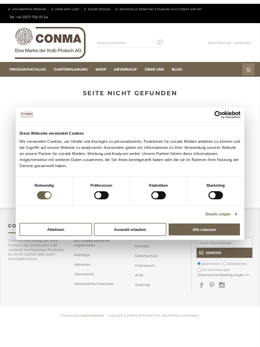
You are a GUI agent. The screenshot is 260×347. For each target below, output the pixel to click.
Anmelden (242, 43)
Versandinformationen (94, 283)
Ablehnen (55, 229)
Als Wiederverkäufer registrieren (92, 242)
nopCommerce (92, 315)
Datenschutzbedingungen (221, 275)
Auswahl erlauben (130, 229)
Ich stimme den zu (223, 272)
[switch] (101, 195)
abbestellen (237, 264)
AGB (139, 275)
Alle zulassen (204, 229)
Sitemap (142, 284)
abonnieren (211, 264)
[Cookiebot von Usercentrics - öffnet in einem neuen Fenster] (218, 115)
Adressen (82, 264)
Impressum (145, 265)
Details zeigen (218, 214)
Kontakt (142, 246)
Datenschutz (146, 256)
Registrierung (220, 43)
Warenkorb (84, 274)
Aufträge (82, 255)
